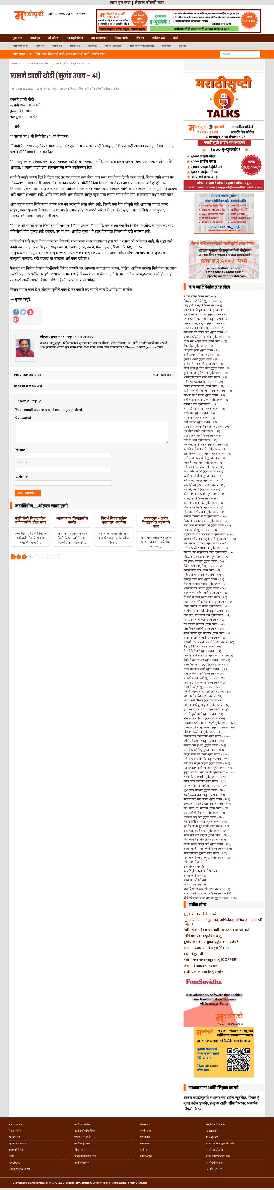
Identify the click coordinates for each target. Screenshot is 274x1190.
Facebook (211, 1130)
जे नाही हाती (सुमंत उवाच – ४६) (201, 498)
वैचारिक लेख (57, 46)
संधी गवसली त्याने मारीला (197, 862)
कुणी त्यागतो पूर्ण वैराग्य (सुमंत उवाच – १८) (206, 373)
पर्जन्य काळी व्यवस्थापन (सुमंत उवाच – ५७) (206, 548)
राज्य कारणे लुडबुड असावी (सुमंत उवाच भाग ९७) (209, 727)
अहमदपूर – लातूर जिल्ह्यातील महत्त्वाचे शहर (156, 522)
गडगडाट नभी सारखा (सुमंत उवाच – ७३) (204, 619)
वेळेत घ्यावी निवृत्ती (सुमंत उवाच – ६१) (203, 566)
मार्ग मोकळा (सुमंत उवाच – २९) (200, 422)
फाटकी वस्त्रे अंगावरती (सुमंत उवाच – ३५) (205, 449)
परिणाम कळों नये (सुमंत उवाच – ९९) (203, 732)
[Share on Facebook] (16, 312)
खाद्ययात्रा (145, 1143)
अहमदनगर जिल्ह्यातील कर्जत (72, 520)
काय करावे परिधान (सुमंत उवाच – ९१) (203, 700)
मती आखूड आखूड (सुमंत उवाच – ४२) (203, 480)
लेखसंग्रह (35, 37)
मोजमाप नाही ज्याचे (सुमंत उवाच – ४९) (204, 512)
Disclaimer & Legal (19, 1168)
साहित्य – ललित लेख (113, 46)
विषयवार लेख (75, 46)
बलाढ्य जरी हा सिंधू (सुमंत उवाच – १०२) (205, 745)
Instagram (212, 1136)
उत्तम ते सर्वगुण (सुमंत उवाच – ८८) (202, 687)
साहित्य (115, 89)
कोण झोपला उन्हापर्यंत (195, 884)
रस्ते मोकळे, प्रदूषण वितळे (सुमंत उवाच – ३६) (207, 453)
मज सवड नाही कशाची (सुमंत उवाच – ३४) (206, 444)
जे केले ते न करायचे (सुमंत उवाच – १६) (204, 364)
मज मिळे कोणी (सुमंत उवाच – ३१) (202, 431)
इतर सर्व (182, 46)
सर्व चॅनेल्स (53, 37)
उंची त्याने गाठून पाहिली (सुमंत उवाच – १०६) (207, 763)
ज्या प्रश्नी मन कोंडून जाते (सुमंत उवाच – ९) (206, 332)
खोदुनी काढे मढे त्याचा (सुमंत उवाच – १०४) (206, 754)
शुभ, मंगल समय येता (194, 866)
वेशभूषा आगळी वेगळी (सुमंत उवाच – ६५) (205, 583)
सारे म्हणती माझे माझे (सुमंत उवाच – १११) (205, 786)
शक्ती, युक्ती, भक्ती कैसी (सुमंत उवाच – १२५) (208, 848)
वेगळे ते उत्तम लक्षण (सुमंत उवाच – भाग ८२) (207, 660)
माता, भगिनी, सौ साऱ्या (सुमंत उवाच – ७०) (206, 606)
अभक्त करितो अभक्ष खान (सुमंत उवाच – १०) (207, 337)
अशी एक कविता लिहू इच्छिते (204, 971)
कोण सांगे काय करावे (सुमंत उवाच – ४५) (205, 494)
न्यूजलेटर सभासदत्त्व (18, 1143)
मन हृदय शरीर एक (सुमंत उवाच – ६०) (204, 561)
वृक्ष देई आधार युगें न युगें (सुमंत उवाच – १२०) (207, 826)
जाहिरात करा (158, 37)
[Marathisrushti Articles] (49, 15)
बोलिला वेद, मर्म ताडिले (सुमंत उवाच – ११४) (207, 799)
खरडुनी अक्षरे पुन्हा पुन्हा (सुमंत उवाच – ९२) (206, 705)
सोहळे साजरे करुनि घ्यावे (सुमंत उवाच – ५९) (207, 557)
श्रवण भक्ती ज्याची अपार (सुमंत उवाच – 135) (208, 893)
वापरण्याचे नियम (16, 1149)
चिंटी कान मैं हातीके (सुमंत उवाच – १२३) (205, 839)
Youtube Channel (215, 1124)
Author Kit (14, 1136)
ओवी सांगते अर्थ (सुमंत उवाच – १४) (202, 354)
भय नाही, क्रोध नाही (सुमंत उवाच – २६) (204, 408)
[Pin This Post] (30, 312)
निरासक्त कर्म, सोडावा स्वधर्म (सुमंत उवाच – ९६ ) (209, 723)
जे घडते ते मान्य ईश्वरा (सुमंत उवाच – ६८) (205, 597)
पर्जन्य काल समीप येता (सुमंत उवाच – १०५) (206, 759)
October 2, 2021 (24, 89)
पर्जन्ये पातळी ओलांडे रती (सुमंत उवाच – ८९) (207, 691)
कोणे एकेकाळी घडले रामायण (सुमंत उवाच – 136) (210, 898)
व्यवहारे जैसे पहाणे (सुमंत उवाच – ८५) (204, 673)
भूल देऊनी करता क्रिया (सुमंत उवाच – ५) (205, 314)
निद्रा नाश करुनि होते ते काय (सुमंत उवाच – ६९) (208, 602)
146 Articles (85, 336)
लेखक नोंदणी (121, 37)
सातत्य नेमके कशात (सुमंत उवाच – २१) (204, 386)
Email (20, 463)
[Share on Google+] (16, 319)
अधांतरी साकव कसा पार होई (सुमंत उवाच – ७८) (209, 642)
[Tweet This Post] (23, 312)
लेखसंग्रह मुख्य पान (20, 46)
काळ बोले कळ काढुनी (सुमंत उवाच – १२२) (206, 835)
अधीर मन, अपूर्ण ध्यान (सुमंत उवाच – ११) (205, 341)
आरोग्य (143, 1149)
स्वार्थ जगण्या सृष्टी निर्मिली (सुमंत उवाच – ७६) (207, 633)
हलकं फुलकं (166, 46)
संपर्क (175, 37)
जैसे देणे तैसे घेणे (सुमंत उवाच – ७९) (202, 646)
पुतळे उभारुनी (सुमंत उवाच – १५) (201, 359)
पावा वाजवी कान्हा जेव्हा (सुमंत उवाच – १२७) (207, 857)
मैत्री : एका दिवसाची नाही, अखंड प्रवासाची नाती (217, 929)
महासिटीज (145, 1136)
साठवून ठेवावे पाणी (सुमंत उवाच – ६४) (204, 579)
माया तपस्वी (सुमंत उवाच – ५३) (200, 530)
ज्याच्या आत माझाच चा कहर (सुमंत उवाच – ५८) (209, 552)
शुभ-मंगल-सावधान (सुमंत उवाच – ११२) (204, 790)
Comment (23, 417)
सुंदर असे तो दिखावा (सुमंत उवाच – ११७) (205, 812)
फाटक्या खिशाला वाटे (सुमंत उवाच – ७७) (205, 637)
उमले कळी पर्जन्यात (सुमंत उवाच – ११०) (205, 781)
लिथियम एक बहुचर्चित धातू (202, 935)
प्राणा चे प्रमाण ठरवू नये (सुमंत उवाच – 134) (207, 889)
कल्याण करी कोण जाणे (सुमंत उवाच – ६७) (206, 592)
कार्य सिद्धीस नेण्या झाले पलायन (200, 871)
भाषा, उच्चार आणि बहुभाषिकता (206, 947)
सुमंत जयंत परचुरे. (48, 89)
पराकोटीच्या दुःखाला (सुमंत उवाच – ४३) (204, 485)
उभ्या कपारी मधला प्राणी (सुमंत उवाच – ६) (206, 319)
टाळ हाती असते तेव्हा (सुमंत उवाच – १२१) (205, 830)
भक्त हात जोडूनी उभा (195, 880)
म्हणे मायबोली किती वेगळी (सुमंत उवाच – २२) (208, 390)
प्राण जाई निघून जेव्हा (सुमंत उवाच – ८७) (205, 682)
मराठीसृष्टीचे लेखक (83, 1124)
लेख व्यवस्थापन (99, 37)
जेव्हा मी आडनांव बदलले (201, 965)
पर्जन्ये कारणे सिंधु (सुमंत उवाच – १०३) (204, 750)
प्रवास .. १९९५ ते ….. (84, 1136)
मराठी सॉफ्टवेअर (81, 1162)
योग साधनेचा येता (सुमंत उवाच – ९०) (203, 696)
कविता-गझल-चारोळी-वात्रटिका (142, 46)
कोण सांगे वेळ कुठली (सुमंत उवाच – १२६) (205, 853)
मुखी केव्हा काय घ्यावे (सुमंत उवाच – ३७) (205, 458)
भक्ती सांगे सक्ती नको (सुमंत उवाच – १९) (205, 377)
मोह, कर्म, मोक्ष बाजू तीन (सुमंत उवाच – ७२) (207, 615)
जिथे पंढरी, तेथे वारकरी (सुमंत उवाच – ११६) (206, 808)
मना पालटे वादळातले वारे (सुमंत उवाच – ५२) (207, 525)
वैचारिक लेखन (104, 89)
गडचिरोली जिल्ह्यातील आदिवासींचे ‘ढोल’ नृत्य (30, 520)
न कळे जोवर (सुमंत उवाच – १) (200, 296)
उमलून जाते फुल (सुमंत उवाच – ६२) (202, 570)
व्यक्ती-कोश (145, 1130)
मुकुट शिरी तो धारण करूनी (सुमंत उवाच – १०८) (209, 772)
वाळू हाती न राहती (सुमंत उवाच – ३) (203, 305)
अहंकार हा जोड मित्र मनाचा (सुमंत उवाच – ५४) (209, 534)
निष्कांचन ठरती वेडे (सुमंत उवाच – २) (203, 301)
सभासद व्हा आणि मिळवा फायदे (213, 1088)
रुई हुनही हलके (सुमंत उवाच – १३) (202, 350)
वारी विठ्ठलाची (193, 953)
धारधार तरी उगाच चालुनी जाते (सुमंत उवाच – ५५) (210, 539)
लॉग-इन (140, 37)
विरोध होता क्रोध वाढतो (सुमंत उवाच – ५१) (206, 521)
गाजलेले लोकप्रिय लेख (85, 1156)
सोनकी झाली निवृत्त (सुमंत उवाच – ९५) (204, 718)
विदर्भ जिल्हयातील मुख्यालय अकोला (114, 520)
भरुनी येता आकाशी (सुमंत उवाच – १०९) (205, 777)
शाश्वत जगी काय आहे (195, 875)
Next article (162, 375)
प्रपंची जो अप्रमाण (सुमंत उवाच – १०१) (204, 741)
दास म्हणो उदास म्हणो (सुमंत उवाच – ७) (204, 323)
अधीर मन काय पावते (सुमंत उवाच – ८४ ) (205, 669)
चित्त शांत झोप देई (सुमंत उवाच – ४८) (203, 507)
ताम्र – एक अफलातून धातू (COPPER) (210, 959)
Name (20, 450)
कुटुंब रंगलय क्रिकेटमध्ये (200, 913)
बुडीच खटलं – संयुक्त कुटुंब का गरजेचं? (211, 941)
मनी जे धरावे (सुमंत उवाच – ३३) (200, 440)
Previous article (28, 375)
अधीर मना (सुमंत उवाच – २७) (199, 413)
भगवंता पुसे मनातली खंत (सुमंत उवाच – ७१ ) (207, 611)
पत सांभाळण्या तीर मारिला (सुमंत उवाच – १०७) (208, 768)
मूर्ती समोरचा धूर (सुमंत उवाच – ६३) (202, 574)
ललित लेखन (91, 89)
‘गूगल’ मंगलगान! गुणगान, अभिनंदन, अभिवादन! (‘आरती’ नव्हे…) (223, 921)
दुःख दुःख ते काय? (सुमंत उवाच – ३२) (203, 435)
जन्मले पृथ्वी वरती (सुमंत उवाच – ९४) (203, 714)
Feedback (14, 1162)
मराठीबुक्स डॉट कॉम (215, 1149)
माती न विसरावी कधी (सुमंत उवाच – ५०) (205, 516)
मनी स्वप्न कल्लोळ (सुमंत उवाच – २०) (203, 382)
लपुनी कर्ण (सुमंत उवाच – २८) (199, 417)
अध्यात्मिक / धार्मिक (74, 89)
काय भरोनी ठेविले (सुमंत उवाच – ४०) (203, 471)
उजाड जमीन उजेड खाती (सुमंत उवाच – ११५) (207, 803)
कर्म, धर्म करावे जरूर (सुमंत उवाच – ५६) (205, 543)
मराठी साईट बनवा (82, 1143)
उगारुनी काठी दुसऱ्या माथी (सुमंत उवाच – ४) (207, 310)
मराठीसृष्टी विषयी (75, 37)
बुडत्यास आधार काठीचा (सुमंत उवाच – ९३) (206, 709)
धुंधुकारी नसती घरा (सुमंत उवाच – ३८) (203, 462)
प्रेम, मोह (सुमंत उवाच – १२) (198, 346)
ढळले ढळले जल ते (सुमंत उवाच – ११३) (204, 795)
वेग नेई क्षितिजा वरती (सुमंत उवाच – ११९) (205, 821)
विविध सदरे (92, 46)
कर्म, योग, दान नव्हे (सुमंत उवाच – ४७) (204, 503)
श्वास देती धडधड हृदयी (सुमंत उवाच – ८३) (206, 664)
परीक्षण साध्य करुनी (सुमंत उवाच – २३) (204, 395)
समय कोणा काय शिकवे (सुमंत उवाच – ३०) (206, 426)
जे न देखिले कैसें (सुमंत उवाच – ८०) (202, 651)
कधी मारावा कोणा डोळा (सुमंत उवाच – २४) (206, 399)
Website (21, 477)
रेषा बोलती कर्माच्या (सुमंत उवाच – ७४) (204, 624)
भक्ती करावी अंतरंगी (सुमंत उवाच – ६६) (205, 588)
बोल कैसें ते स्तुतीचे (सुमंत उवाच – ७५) (204, 628)
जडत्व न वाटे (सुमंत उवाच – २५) (200, 404)
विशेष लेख (40, 46)
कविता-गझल (146, 1156)
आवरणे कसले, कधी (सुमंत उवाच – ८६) (204, 678)
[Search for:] (240, 54)
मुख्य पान (17, 37)
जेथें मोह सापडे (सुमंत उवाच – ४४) (202, 489)
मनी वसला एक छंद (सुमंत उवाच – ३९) (204, 467)
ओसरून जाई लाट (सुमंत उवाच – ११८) (204, 817)
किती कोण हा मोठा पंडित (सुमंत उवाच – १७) (207, 368)
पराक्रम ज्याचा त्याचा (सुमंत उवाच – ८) (204, 328)
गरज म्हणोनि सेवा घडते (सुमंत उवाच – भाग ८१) (208, 655)
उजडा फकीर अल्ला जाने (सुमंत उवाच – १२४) (207, 844)
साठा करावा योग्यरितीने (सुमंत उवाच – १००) (207, 736)
